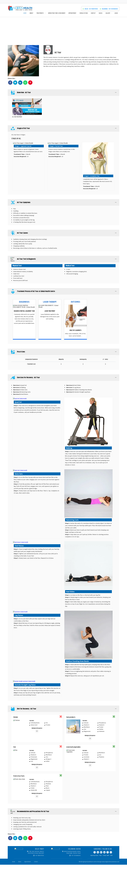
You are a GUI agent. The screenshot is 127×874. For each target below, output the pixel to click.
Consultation (83, 13)
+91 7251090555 (76, 855)
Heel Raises (20, 394)
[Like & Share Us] (107, 852)
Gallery (108, 13)
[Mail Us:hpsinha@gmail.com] (111, 852)
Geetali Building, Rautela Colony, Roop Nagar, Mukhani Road (72, 852)
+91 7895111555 (39, 855)
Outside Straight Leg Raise (78, 392)
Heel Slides (73, 385)
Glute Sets (20, 390)
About (31, 13)
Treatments (40, 13)
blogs (100, 13)
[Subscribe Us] (104, 852)
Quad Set (20, 385)
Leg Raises (73, 387)
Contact (93, 13)
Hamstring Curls (21, 392)
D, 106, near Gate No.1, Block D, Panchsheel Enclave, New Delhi (36, 852)
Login (116, 13)
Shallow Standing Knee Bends (79, 390)
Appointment (72, 13)
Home (24, 13)
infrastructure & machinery (56, 13)
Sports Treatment (107, 29)
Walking (19, 387)
